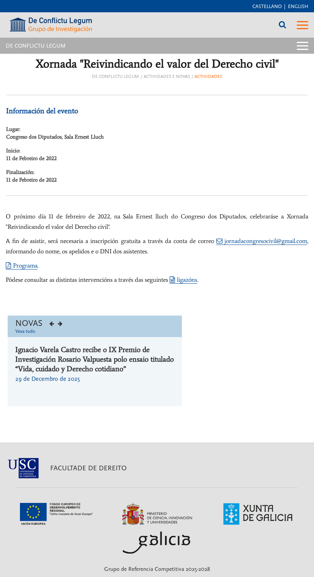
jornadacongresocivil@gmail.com (265, 241)
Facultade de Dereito (88, 468)
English (298, 6)
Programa (25, 265)
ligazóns (187, 279)
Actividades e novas (167, 76)
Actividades (208, 76)
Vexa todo (25, 331)
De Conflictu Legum (115, 76)
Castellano (267, 6)
